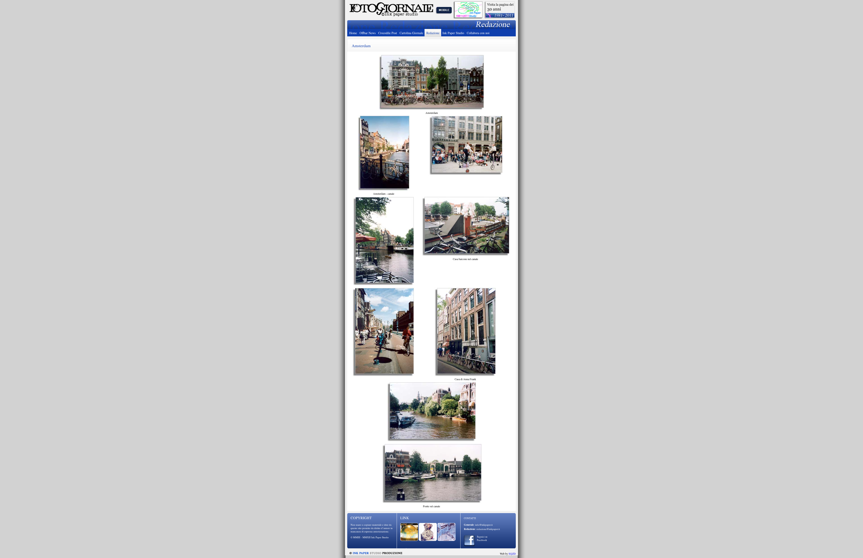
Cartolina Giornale (411, 33)
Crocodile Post (387, 33)
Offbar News (368, 33)
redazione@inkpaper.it (488, 529)
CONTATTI (470, 518)
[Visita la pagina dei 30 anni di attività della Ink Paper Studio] (499, 18)
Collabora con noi (478, 33)
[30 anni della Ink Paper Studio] (468, 17)
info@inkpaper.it (484, 524)
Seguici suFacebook (482, 538)
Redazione (432, 33)
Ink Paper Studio (453, 33)
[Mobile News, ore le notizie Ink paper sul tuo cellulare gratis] (444, 17)
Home (353, 33)
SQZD (512, 553)
